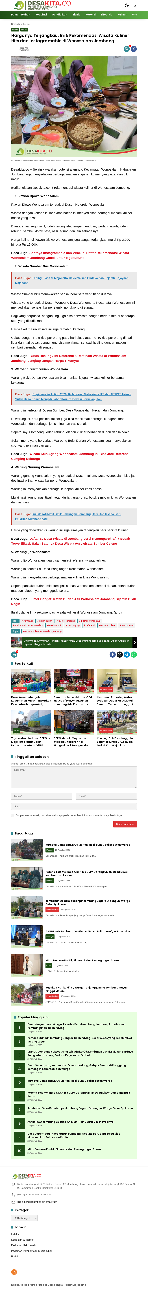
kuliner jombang (66, 620)
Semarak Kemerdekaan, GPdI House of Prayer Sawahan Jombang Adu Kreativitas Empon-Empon (73, 701)
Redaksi (15, 1256)
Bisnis (16, 730)
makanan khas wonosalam (29, 625)
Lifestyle (50, 937)
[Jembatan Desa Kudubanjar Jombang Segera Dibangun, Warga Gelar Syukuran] (27, 907)
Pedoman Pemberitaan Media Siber (31, 1250)
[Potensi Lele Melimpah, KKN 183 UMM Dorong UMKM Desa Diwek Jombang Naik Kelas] (27, 878)
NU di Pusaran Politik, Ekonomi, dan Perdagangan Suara (82, 960)
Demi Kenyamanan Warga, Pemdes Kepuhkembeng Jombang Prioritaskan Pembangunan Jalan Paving (76, 1026)
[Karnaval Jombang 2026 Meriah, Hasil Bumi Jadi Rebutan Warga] (27, 850)
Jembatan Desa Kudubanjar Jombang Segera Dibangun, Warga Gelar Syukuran (87, 902)
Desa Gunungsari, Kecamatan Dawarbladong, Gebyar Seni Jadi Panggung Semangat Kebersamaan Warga (76, 1067)
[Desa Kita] (41, 5)
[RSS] (14, 1272)
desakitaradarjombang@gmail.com (37, 1201)
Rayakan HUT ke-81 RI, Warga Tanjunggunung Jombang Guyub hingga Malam (86, 989)
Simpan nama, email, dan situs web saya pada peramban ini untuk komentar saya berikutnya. (69, 815)
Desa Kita (23, 48)
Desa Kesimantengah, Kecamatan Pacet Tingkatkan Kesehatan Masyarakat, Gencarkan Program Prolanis (31, 701)
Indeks (15, 1234)
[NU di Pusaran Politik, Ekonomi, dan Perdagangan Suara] (27, 965)
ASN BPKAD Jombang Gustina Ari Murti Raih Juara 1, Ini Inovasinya (88, 931)
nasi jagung (74, 625)
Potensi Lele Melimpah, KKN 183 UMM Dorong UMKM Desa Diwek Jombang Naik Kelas (86, 873)
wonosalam (128, 625)
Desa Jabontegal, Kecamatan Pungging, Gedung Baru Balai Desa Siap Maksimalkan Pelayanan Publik (73, 1135)
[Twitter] (120, 654)
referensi (90, 625)
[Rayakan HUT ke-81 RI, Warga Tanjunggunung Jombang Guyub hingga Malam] (27, 994)
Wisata (24, 29)
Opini (48, 965)
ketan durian (45, 620)
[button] (127, 5)
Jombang (28, 620)
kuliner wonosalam (91, 620)
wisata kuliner (108, 625)
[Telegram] (127, 654)
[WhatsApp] (134, 654)
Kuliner (15, 29)
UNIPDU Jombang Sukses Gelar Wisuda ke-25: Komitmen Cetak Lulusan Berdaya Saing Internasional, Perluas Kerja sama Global (80, 1053)
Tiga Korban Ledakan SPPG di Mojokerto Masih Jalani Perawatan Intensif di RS (30, 742)
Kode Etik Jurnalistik (22, 1239)
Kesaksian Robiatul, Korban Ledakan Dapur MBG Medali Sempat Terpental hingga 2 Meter (115, 701)
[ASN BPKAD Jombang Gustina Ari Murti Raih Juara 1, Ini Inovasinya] (27, 936)
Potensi (49, 850)
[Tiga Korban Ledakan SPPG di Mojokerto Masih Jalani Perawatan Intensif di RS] (31, 722)
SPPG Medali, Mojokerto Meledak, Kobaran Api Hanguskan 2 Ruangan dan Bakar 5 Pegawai (71, 742)
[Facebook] (113, 654)
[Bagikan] (134, 49)
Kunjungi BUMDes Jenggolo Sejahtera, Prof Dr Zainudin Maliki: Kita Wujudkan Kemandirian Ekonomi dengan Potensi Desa (116, 742)
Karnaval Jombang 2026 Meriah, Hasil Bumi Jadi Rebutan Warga (87, 845)
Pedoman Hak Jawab (23, 1245)
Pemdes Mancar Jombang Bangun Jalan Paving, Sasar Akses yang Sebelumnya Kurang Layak (79, 1039)
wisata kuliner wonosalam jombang (43, 631)
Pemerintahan (20, 689)
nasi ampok (55, 625)
